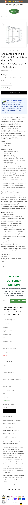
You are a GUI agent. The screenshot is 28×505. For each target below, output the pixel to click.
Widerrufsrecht (7, 376)
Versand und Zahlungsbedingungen (12, 379)
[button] (3, 11)
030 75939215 (12, 433)
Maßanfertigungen (7, 324)
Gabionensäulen (7, 334)
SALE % (5, 355)
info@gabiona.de (12, 437)
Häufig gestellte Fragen (9, 390)
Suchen (5, 407)
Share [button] (4, 266)
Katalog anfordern (7, 352)
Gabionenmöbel (7, 345)
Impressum (6, 365)
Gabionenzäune (7, 338)
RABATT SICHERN (18, 300)
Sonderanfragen (7, 400)
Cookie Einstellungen (8, 372)
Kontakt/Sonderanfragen (9, 348)
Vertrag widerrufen (9, 411)
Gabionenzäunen (7, 459)
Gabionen (5, 327)
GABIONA (10, 502)
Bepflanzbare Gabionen (9, 331)
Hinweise (21, 1)
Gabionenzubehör (7, 341)
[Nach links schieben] (10, 50)
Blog (4, 393)
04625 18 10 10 (12, 424)
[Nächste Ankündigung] (25, 5)
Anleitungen (6, 397)
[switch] (3, 502)
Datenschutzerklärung (8, 369)
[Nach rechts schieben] (17, 50)
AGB (4, 383)
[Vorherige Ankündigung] (3, 5)
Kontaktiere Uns (7, 386)
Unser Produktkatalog (8, 404)
